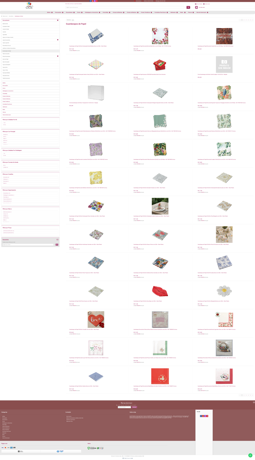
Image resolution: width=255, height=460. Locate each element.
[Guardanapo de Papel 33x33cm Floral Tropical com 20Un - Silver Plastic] (96, 266)
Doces (3, 421)
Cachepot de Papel (6, 26)
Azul (4, 136)
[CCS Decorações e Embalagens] (29, 5)
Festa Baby (6, 197)
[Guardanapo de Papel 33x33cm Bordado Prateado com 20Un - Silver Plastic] (160, 181)
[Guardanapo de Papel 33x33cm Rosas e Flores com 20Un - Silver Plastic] (160, 238)
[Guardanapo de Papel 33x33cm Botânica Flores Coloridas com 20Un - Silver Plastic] (160, 266)
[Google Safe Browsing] (100, 448)
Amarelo (5, 134)
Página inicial (5, 16)
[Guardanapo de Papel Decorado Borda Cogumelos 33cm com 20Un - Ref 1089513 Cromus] (224, 323)
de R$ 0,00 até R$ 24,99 (8, 230)
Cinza (5, 142)
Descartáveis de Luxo (7, 45)
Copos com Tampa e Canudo (8, 37)
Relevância (69, 19)
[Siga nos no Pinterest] (97, 1)
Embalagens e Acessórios (8, 195)
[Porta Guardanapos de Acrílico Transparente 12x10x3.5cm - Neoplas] (96, 96)
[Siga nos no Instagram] (95, 1)
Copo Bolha (5, 34)
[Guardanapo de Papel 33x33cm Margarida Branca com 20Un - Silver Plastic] (224, 295)
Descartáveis (11, 16)
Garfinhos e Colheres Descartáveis (9, 48)
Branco (5, 140)
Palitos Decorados (6, 53)
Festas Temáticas (5, 429)
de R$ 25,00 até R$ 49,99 (8, 232)
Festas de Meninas (7, 199)
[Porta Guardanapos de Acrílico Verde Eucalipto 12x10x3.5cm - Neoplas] (224, 68)
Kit (4, 165)
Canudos (4, 31)
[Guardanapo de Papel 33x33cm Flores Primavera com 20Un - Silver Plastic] (224, 238)
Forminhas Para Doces (6, 431)
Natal (4, 183)
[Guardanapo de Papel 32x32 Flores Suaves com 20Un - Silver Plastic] (96, 295)
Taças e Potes (5, 70)
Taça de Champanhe (6, 64)
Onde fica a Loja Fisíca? (70, 419)
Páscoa (3, 436)
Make (5, 219)
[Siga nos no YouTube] (203, 416)
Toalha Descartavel (6, 78)
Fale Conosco (68, 416)
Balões (3, 416)
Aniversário (6, 177)
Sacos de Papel (5, 59)
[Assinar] (57, 245)
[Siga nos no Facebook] (91, 1)
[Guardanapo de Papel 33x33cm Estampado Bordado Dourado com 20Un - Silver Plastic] (224, 181)
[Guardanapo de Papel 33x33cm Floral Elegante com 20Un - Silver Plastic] (224, 210)
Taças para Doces (6, 75)
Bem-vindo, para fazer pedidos (73, 3)
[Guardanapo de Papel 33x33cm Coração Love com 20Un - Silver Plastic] (96, 323)
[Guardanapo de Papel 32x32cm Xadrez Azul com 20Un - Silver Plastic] (96, 380)
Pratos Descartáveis (6, 56)
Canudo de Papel (6, 29)
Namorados (6, 181)
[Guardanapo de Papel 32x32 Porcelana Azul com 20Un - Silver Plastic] (224, 266)
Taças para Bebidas (6, 72)
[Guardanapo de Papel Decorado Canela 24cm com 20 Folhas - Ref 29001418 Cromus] (224, 39)
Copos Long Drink (6, 42)
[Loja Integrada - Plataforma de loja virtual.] (127, 458)
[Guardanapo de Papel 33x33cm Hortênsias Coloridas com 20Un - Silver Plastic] (96, 238)
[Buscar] (188, 7)
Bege (4, 138)
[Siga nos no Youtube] (93, 1)
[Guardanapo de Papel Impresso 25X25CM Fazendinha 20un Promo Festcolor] (160, 68)
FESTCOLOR (6, 217)
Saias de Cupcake (6, 61)
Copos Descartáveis (6, 40)
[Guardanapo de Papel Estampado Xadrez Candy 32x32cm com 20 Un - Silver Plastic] (96, 68)
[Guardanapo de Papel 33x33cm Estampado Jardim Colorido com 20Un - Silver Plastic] (160, 210)
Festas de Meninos (7, 201)
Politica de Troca (69, 421)
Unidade (5, 167)
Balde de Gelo (5, 23)
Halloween (5, 179)
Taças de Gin (5, 67)
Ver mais (97, 45)
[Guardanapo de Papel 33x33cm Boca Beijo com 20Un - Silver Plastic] (160, 295)
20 (4, 124)
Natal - (3, 434)
